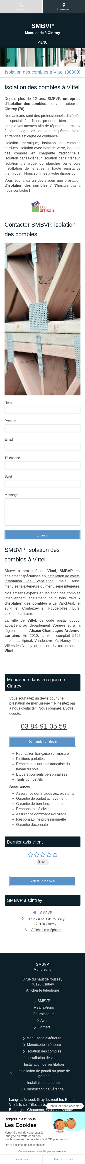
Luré (76, 608)
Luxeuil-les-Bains (19, 614)
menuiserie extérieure (22, 586)
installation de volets (63, 576)
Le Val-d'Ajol (63, 603)
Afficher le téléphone (46, 930)
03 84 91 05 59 (44, 726)
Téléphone (12, 458)
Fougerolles (58, 608)
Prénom (10, 421)
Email (9, 439)
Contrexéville (33, 608)
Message (11, 495)
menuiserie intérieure (62, 586)
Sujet (8, 476)
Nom (8, 402)
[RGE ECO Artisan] (42, 206)
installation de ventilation (29, 581)
